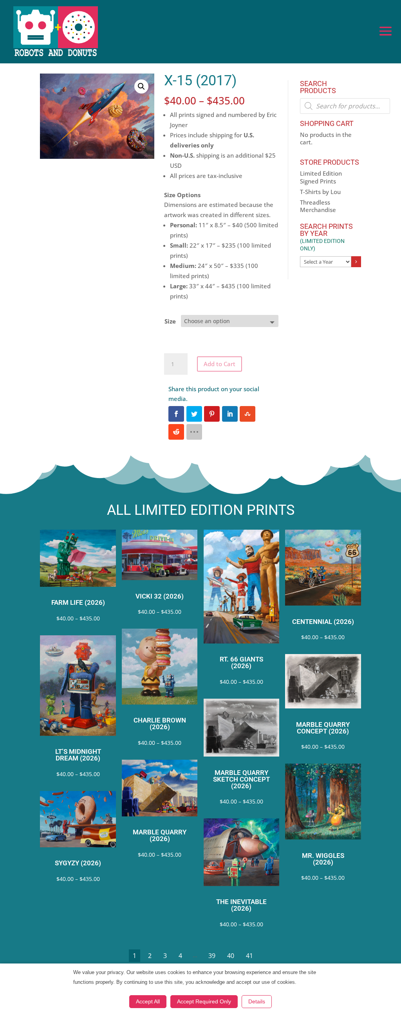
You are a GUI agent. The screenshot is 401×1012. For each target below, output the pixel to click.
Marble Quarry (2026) (159, 835)
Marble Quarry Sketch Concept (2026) (241, 779)
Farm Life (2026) (78, 602)
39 (211, 955)
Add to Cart (219, 364)
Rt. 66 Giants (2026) (241, 662)
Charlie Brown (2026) (160, 723)
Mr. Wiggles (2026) (323, 859)
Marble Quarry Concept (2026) (323, 728)
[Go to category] (356, 261)
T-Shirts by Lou (320, 192)
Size (170, 321)
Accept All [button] (148, 1001)
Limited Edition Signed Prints (321, 177)
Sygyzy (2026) (78, 863)
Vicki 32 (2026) (159, 596)
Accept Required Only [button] (204, 1001)
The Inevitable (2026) (241, 905)
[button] (141, 86)
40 (230, 955)
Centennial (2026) (323, 621)
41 (249, 955)
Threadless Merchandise (318, 206)
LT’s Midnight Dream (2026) (78, 755)
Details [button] (256, 1001)
